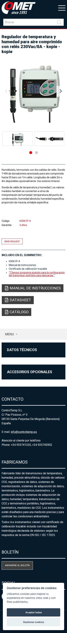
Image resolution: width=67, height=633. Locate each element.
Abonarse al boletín (17, 565)
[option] (33, 91)
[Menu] (61, 7)
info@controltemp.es (24, 432)
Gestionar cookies (33, 622)
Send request (12, 241)
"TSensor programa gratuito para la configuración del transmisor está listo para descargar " (37, 274)
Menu (9, 334)
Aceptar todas (33, 612)
